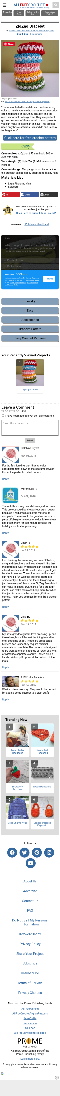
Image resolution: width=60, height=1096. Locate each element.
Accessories (30, 320)
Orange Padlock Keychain (42, 824)
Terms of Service (30, 983)
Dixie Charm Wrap (17, 823)
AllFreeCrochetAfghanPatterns (30, 1013)
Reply (5, 479)
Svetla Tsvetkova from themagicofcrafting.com (31, 30)
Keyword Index (30, 934)
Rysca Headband (42, 786)
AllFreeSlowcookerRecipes (30, 1032)
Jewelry (30, 301)
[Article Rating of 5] (22, 34)
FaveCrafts (30, 1018)
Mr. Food (30, 1028)
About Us (30, 881)
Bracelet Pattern (30, 329)
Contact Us (30, 901)
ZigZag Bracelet (29, 389)
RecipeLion (30, 1023)
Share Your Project (30, 954)
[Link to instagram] (49, 853)
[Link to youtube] (31, 863)
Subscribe (30, 963)
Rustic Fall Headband (42, 751)
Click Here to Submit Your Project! (36, 213)
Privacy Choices (30, 993)
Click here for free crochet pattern (30, 138)
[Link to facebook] (12, 853)
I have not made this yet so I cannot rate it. (29, 415)
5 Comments (36, 34)
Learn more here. (30, 1058)
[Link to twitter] (25, 853)
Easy (30, 310)
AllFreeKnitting (30, 1008)
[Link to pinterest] (37, 853)
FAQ (30, 911)
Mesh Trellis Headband (17, 751)
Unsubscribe (30, 973)
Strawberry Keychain (18, 788)
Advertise (30, 891)
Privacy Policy (30, 944)
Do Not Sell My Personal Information (30, 922)
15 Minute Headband (36, 224)
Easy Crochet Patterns (30, 338)
